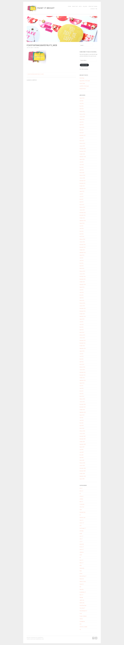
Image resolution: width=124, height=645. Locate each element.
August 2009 (82, 446)
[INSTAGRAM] (93, 638)
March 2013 (82, 332)
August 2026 (82, 98)
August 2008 (82, 478)
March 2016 (82, 236)
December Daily (82, 512)
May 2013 (81, 327)
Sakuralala (82, 589)
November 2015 (83, 247)
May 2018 (81, 167)
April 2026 (82, 108)
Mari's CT (81, 560)
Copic (81, 509)
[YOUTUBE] (96, 638)
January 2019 (82, 146)
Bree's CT (81, 501)
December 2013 (83, 308)
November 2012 (83, 343)
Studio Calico (82, 602)
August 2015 (82, 255)
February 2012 (82, 367)
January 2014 (82, 305)
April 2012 (82, 361)
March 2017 (82, 204)
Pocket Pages (82, 78)
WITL (81, 624)
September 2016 (83, 220)
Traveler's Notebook (83, 616)
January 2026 (82, 116)
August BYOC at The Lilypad (85, 80)
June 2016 (82, 228)
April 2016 (82, 233)
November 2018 (83, 151)
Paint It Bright (46, 8)
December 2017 (83, 180)
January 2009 (82, 465)
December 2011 (83, 372)
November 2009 (83, 438)
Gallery (85, 6)
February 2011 (82, 398)
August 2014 (82, 287)
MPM (81, 565)
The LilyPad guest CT (83, 610)
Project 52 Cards (83, 581)
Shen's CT (81, 594)
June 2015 (82, 260)
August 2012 (82, 351)
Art (80, 493)
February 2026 (82, 114)
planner (81, 573)
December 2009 (83, 436)
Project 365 (82, 578)
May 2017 (81, 199)
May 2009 (81, 454)
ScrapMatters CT (83, 592)
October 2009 (82, 441)
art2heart (81, 498)
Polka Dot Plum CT (83, 576)
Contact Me (93, 8)
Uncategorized (82, 621)
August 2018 (82, 159)
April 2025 (82, 124)
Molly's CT (81, 562)
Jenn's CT (81, 536)
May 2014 (81, 295)
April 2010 (82, 425)
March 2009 (82, 460)
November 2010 (83, 406)
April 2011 (82, 393)
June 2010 (82, 420)
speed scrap (82, 600)
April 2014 (82, 297)
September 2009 (83, 444)
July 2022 (81, 130)
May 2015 (81, 263)
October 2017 (82, 185)
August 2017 (82, 191)
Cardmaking (82, 504)
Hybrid (81, 533)
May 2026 (81, 106)
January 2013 (82, 337)
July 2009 (81, 449)
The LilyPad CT (82, 608)
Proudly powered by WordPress (35, 637)
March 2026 (82, 111)
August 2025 (82, 119)
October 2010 (82, 409)
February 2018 (82, 175)
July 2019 (81, 138)
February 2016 (82, 239)
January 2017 (82, 209)
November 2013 (83, 311)
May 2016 (81, 231)
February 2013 (82, 335)
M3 (80, 557)
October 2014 (82, 281)
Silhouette (81, 597)
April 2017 (82, 201)
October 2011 (82, 377)
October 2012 (82, 345)
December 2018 (83, 148)
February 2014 (82, 303)
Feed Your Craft (82, 517)
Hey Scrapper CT (83, 528)
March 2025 (82, 127)
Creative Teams (92, 6)
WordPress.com (39, 639)
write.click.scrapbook (83, 626)
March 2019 (82, 140)
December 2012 (83, 340)
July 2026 (81, 100)
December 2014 (83, 276)
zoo (80, 629)
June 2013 (82, 324)
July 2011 (81, 385)
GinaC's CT (82, 522)
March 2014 (82, 300)
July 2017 (81, 193)
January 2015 (82, 273)
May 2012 (81, 359)
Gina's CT (81, 520)
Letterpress (82, 552)
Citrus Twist (82, 506)
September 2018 (83, 156)
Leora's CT (82, 549)
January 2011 (82, 401)
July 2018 (81, 161)
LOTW (81, 554)
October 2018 (82, 154)
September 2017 (83, 188)
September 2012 (83, 348)
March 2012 (82, 364)
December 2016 (83, 212)
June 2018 (82, 164)
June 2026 (82, 103)
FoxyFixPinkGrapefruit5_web (35, 74)
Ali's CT (81, 488)
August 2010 (82, 415)
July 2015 (81, 257)
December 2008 (83, 468)
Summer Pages (82, 83)
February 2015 (82, 271)
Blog (80, 6)
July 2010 (81, 417)
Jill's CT (81, 538)
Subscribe (84, 65)
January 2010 (82, 433)
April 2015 (82, 265)
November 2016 (83, 215)
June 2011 (82, 388)
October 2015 (82, 249)
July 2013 (81, 321)
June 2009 (82, 452)
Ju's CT (81, 541)
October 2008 (82, 473)
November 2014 (83, 279)
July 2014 (81, 289)
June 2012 (82, 356)
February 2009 (82, 462)
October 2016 (82, 217)
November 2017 (83, 183)
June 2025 (82, 122)
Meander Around (83, 88)
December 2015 (83, 244)
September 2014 (83, 284)
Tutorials (81, 618)
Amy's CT (81, 490)
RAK (80, 586)
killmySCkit (82, 544)
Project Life (82, 584)
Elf (80, 514)
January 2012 (82, 369)
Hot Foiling (81, 530)
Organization (82, 568)
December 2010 (83, 404)
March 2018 (82, 172)
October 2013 (82, 313)
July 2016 (81, 225)
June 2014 (82, 292)
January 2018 (82, 178)
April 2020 (82, 132)
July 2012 (81, 353)
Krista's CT (82, 546)
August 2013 (82, 319)
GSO (80, 525)
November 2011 (83, 375)
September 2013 (83, 316)
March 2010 (82, 428)
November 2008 (83, 470)
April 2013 (82, 329)
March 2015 (82, 268)
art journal (81, 496)
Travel (81, 613)
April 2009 (82, 457)
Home (69, 6)
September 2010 (83, 412)
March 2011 (82, 396)
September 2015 (83, 252)
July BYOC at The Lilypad (84, 86)
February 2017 (82, 207)
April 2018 (82, 169)
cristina (36, 47)
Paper (81, 570)
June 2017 (82, 196)
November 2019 (83, 135)
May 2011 (81, 391)
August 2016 (82, 223)
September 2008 (83, 476)
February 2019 (82, 143)
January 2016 (82, 241)
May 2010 (81, 422)
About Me (75, 6)
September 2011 (83, 380)
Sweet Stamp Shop (83, 605)
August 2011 (82, 383)
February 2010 (82, 430)
